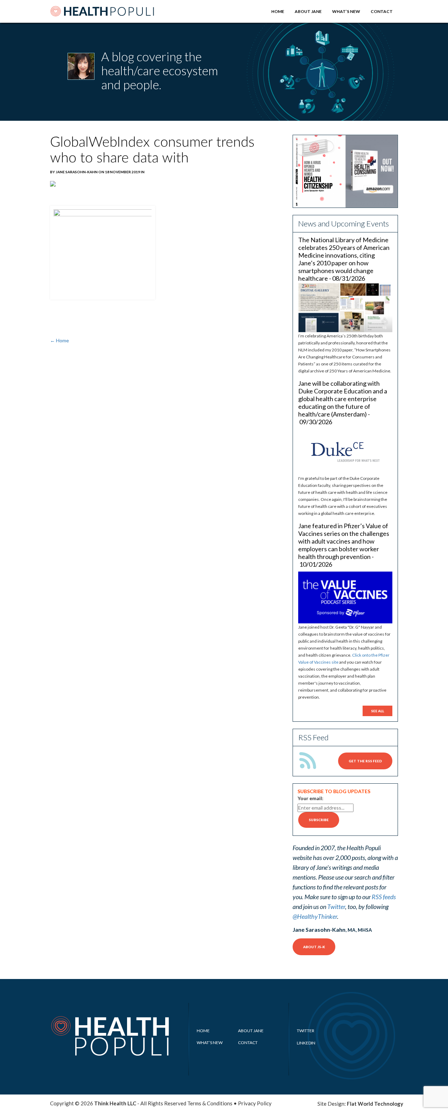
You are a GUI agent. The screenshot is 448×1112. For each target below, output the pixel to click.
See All (377, 711)
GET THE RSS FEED (365, 761)
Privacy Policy (255, 1103)
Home (277, 11)
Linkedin (306, 1042)
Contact (382, 11)
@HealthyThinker (315, 916)
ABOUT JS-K (314, 947)
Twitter (336, 906)
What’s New (346, 11)
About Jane (308, 11)
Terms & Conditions (209, 1103)
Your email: (310, 798)
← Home (59, 340)
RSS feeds (384, 897)
